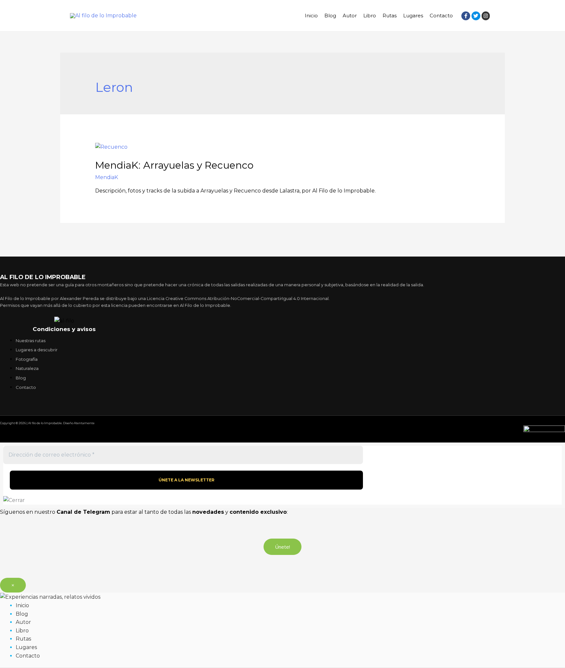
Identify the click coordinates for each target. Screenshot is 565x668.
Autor (350, 15)
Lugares (413, 15)
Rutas (390, 15)
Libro (369, 15)
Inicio (311, 15)
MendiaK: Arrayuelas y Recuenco (174, 165)
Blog (330, 15)
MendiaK (106, 177)
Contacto (441, 15)
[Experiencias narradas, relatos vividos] (50, 596)
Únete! (282, 546)
